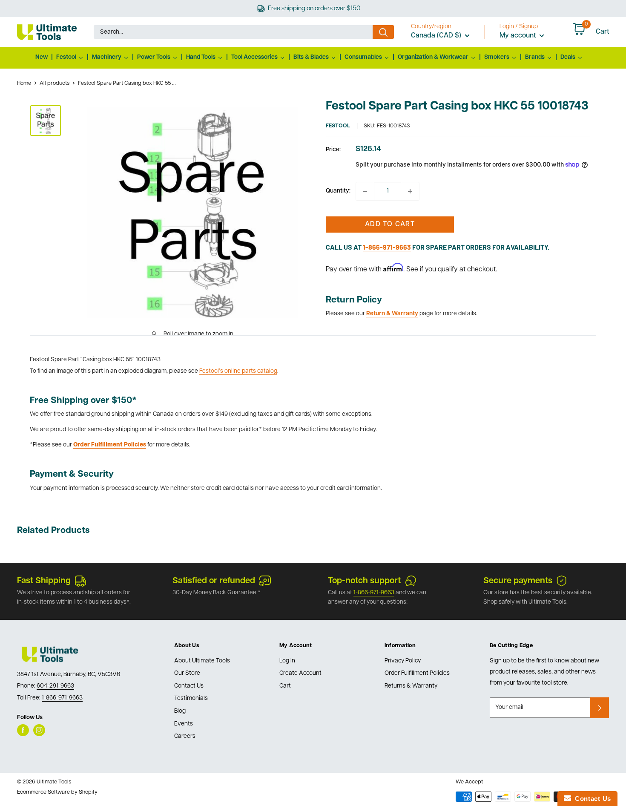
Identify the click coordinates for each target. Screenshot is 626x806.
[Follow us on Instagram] (39, 730)
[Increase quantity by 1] (410, 191)
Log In (287, 661)
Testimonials (191, 698)
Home (24, 83)
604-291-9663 (55, 686)
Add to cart (390, 224)
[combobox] (233, 32)
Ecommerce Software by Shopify (57, 792)
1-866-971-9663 (373, 593)
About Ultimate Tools (202, 661)
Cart (285, 686)
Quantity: (338, 191)
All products (54, 83)
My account (518, 35)
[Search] (383, 32)
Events (183, 724)
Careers (184, 736)
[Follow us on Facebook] (23, 730)
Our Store (187, 673)
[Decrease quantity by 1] (365, 191)
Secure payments (517, 581)
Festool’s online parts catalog (238, 371)
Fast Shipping (44, 581)
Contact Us (189, 686)
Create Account (300, 673)
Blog (180, 711)
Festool (338, 126)
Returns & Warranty (411, 686)
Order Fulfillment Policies (417, 673)
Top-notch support (364, 581)
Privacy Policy (403, 661)
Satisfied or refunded (213, 581)
